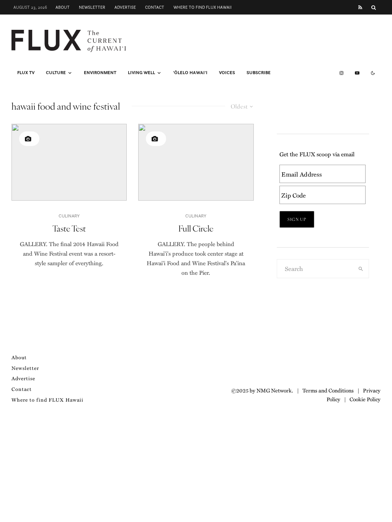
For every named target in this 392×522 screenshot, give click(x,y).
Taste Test (69, 228)
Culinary (69, 216)
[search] (361, 268)
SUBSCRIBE (259, 73)
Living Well (141, 73)
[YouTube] (357, 73)
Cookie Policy (365, 399)
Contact (154, 7)
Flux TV (25, 73)
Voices (227, 73)
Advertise (125, 7)
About (63, 7)
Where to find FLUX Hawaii (202, 7)
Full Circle (196, 228)
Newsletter (92, 7)
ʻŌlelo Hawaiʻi (190, 73)
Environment (100, 73)
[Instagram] (341, 73)
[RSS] (360, 7)
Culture (56, 73)
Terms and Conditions (328, 390)
